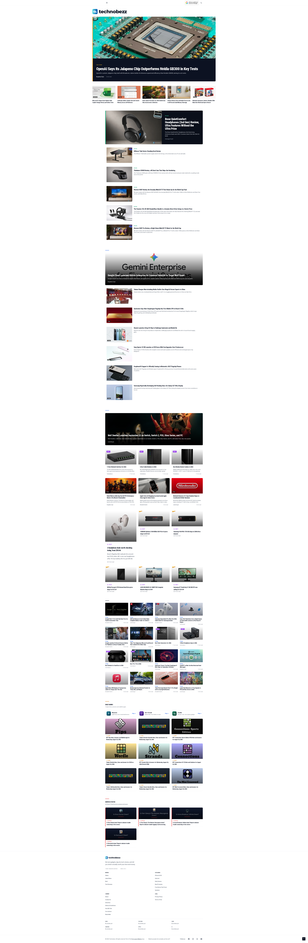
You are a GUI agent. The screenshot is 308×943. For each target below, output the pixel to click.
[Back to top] (303, 938)
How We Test (108, 908)
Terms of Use (158, 899)
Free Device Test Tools (161, 887)
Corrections (108, 911)
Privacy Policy (158, 896)
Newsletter (108, 914)
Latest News (108, 878)
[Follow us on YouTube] (201, 939)
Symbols (157, 890)
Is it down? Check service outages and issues (116, 804)
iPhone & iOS (158, 875)
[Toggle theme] (201, 2)
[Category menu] (106, 2)
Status (107, 875)
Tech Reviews (108, 884)
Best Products (158, 884)
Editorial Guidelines (110, 905)
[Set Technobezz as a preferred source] (192, 3)
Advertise (107, 902)
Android (157, 878)
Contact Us (108, 899)
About (106, 896)
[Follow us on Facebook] (188, 939)
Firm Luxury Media (136, 939)
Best (106, 881)
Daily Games (158, 881)
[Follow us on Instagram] (193, 939)
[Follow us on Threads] (197, 939)
